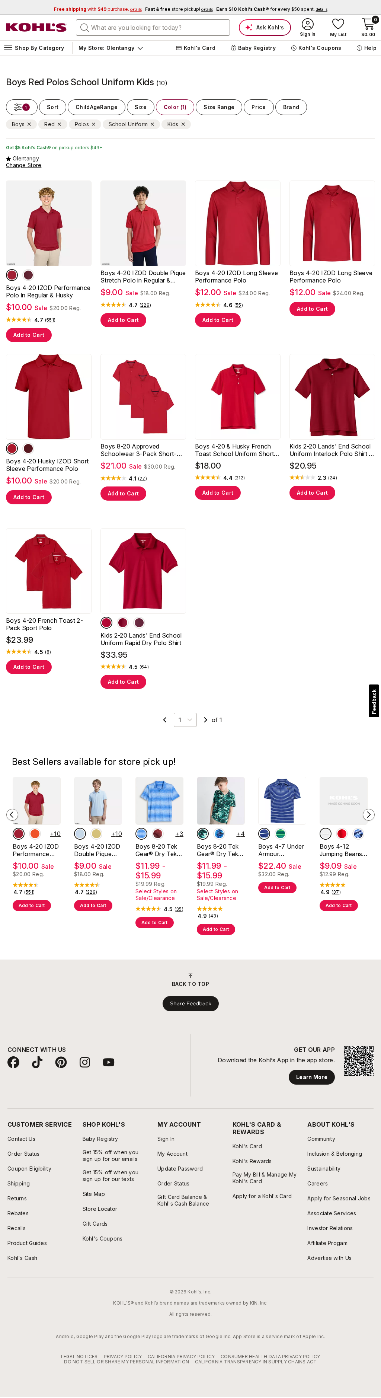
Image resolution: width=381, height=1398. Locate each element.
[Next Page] (206, 720)
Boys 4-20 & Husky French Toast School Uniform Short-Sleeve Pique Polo (236, 450)
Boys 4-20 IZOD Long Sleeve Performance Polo (236, 276)
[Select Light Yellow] (96, 834)
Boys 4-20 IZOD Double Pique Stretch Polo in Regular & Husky (143, 276)
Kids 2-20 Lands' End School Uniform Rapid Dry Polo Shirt (141, 639)
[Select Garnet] (123, 623)
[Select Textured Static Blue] (141, 834)
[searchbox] (153, 27)
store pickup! (179, 9)
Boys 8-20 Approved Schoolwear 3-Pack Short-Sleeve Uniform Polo (138, 450)
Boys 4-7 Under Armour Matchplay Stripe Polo (281, 850)
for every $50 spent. (271, 9)
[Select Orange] (35, 834)
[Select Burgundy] (28, 275)
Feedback (374, 701)
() (50, 320)
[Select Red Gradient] (158, 834)
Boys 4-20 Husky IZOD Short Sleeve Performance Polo (47, 464)
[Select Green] (280, 834)
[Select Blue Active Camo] (358, 834)
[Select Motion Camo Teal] (203, 834)
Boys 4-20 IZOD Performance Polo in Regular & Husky (48, 291)
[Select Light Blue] (80, 834)
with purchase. (98, 9)
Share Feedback (190, 1003)
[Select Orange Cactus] (326, 834)
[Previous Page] (165, 720)
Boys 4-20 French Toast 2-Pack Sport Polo (44, 624)
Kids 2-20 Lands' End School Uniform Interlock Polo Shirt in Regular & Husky (331, 450)
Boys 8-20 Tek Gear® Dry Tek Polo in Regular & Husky (159, 850)
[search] (84, 27)
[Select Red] (12, 275)
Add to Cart (28, 335)
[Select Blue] (264, 834)
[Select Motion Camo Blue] (219, 834)
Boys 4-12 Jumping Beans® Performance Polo (343, 850)
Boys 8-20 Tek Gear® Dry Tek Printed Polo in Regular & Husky (220, 850)
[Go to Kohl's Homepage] (36, 27)
